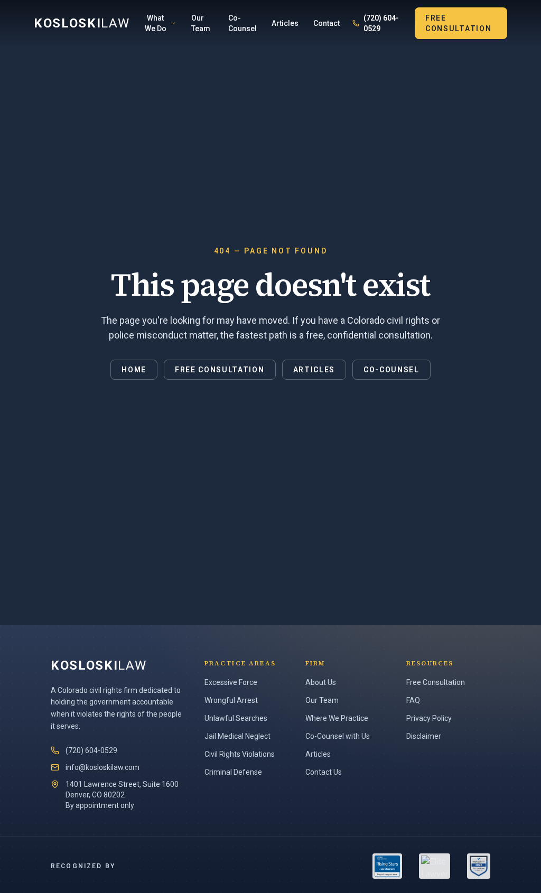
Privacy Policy (429, 718)
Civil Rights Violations (239, 754)
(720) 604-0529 (381, 23)
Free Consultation (458, 23)
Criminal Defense (233, 772)
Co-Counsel (242, 23)
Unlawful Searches (235, 718)
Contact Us (323, 772)
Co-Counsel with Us (337, 736)
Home (134, 369)
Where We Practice (336, 718)
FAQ (413, 700)
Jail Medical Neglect (237, 736)
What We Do (155, 23)
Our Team (200, 23)
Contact (326, 23)
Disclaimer (423, 736)
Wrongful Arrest (231, 700)
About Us (320, 682)
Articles (285, 23)
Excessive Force (230, 682)
